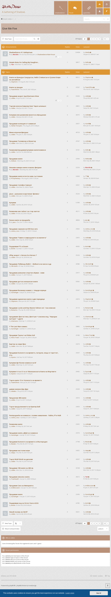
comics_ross (15, 231)
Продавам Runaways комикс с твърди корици (27, 290)
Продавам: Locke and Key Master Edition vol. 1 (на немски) (32, 308)
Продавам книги (15, 159)
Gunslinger (14, 292)
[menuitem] (99, 4)
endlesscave (15, 488)
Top (108, 576)
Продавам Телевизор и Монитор (22, 141)
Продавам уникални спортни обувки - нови (26, 273)
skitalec (13, 391)
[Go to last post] (90, 52)
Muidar (13, 444)
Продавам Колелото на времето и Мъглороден (28, 442)
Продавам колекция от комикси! (22, 124)
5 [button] (99, 39)
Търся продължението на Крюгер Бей (24, 407)
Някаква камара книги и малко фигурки (25, 167)
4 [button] (96, 39)
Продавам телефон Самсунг (20, 185)
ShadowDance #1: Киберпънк (20, 52)
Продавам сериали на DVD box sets (23, 229)
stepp (13, 453)
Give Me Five (9, 28)
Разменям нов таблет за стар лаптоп (24, 211)
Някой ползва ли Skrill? (18, 512)
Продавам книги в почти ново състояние (26, 176)
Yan (12, 64)
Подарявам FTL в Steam (18, 246)
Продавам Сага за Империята (21, 486)
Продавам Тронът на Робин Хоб (22, 335)
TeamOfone (15, 382)
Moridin (15, 54)
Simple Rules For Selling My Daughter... (24, 62)
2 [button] (91, 39)
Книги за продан (16, 87)
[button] (85, 39)
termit (13, 249)
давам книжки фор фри (18, 389)
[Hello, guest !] (99, 11)
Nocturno (14, 310)
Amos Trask (15, 337)
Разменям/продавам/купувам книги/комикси (27, 150)
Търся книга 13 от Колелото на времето (25, 380)
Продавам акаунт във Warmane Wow (24, 96)
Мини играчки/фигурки (18, 132)
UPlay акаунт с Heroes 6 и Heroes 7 (23, 255)
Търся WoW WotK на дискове (21, 459)
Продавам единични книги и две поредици (27, 299)
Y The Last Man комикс (18, 326)
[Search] (104, 19)
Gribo (87, 150)
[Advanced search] (108, 19)
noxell (87, 124)
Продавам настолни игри (19, 450)
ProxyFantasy (15, 178)
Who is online (10, 538)
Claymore (14, 82)
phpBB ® (12, 585)
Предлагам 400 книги (17, 398)
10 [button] (104, 39)
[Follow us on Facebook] (108, 585)
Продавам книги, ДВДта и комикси (23, 433)
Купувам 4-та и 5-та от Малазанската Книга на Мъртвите (32, 372)
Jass (14, 222)
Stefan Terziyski (16, 126)
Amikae (13, 161)
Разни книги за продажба (19, 220)
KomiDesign (32, 585)
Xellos (87, 62)
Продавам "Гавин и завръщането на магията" (28, 238)
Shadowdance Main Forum (46, 54)
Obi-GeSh (14, 266)
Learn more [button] (69, 593)
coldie (13, 98)
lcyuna (13, 357)
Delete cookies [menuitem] (98, 576)
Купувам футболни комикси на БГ (22, 363)
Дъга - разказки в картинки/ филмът (24, 194)
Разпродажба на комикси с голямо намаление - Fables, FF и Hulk (35, 415)
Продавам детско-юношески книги (23, 282)
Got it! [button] (98, 593)
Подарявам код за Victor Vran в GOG (23, 503)
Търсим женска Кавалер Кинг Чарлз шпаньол (27, 106)
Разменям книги (15, 424)
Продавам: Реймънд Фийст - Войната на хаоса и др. (30, 264)
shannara (14, 321)
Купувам (12, 203)
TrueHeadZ (15, 479)
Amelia (87, 52)
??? (86, 176)
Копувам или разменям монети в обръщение (27, 115)
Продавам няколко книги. (19, 477)
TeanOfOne (15, 89)
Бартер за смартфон (17, 344)
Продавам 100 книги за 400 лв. (21, 468)
